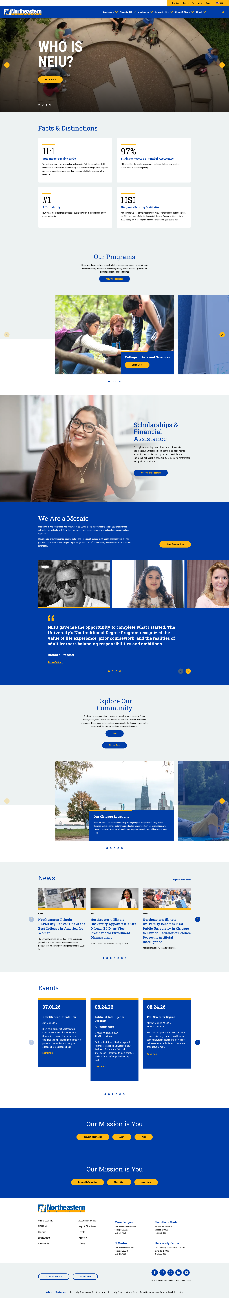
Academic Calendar (87, 1220)
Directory (82, 1237)
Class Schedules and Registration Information (161, 1292)
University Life (162, 12)
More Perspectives (175, 544)
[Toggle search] (223, 12)
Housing (42, 1232)
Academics (143, 12)
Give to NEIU (85, 1276)
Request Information (92, 1137)
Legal (184, 1280)
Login (189, 1280)
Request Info (188, 3)
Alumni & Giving (182, 12)
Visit (200, 3)
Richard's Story (55, 662)
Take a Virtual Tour (53, 1276)
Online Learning (45, 1220)
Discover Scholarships (151, 473)
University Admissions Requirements (87, 1292)
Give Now (175, 3)
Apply (208, 3)
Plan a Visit (119, 1182)
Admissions (108, 12)
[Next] (222, 65)
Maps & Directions (87, 1226)
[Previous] (7, 65)
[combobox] (219, 3)
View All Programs (114, 279)
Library (81, 1243)
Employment (44, 1237)
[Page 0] (39, 105)
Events (81, 1232)
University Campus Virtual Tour (122, 1292)
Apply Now (152, 1054)
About (199, 12)
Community (43, 1243)
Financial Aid (126, 12)
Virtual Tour (114, 745)
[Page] (109, 381)
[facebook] (154, 1272)
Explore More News (182, 879)
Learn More (50, 79)
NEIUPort (42, 1226)
